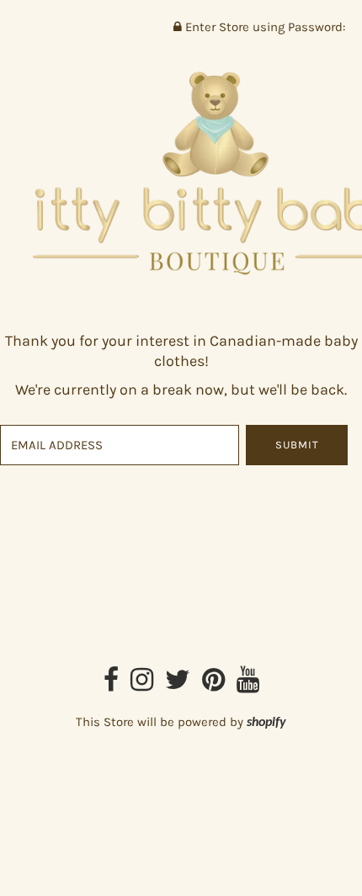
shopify (266, 722)
